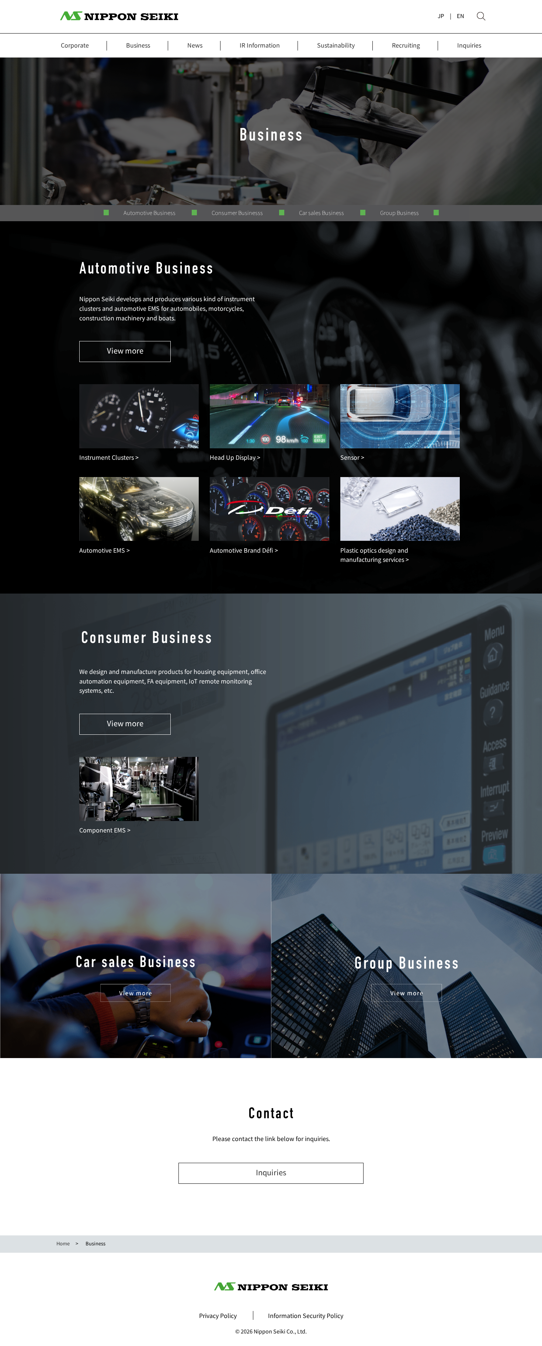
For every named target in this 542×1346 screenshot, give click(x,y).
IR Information (260, 45)
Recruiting (406, 45)
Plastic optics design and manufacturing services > (374, 555)
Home (63, 1243)
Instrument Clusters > (109, 457)
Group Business (399, 212)
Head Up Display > (235, 457)
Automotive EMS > (104, 550)
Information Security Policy (305, 1315)
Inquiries (469, 45)
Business (138, 45)
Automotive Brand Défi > (244, 550)
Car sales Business (321, 212)
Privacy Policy (218, 1315)
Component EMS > (105, 829)
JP (441, 16)
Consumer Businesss (237, 212)
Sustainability (336, 45)
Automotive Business (150, 212)
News (194, 45)
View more (125, 350)
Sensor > (352, 457)
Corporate (75, 45)
